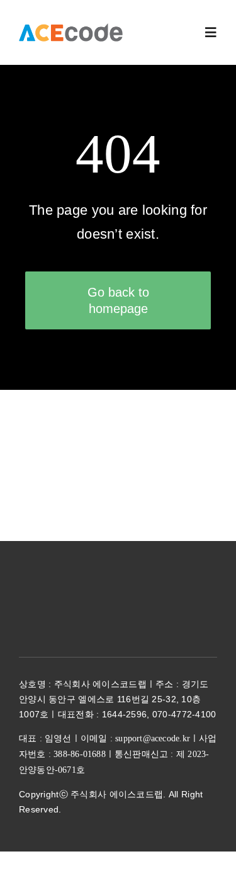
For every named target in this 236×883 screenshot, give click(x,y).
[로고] (71, 29)
